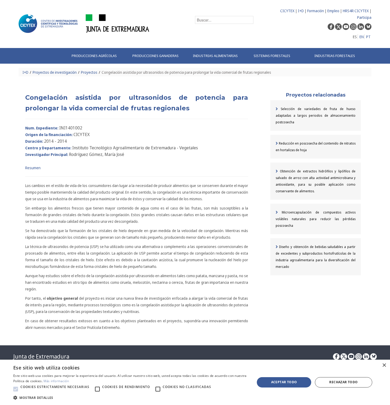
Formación (315, 10)
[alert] (195, 382)
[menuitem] (96, 56)
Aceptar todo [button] (284, 382)
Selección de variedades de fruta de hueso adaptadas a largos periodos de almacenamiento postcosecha (316, 115)
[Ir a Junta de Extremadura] (118, 23)
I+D (301, 10)
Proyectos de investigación (55, 72)
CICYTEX (287, 10)
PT (368, 36)
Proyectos (89, 72)
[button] (15, 389)
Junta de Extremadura (41, 356)
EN (361, 36)
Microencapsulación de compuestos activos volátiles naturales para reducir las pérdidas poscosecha (316, 219)
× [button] (384, 365)
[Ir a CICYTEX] (49, 23)
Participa (364, 17)
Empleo (333, 10)
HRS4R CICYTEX (356, 10)
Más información (56, 381)
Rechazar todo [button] (343, 382)
